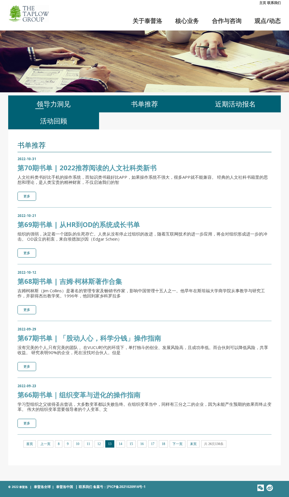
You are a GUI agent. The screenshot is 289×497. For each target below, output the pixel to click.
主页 (262, 2)
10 (77, 444)
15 (131, 444)
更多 (26, 196)
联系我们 (274, 2)
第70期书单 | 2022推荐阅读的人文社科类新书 (87, 167)
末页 (193, 444)
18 (163, 444)
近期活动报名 (235, 103)
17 (152, 444)
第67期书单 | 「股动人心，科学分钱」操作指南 (89, 338)
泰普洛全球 (42, 486)
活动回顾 (53, 120)
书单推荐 (144, 103)
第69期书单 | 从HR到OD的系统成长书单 (78, 224)
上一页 (45, 444)
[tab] (53, 103)
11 (88, 444)
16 (142, 444)
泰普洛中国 (64, 486)
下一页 (177, 444)
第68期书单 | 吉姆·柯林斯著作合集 (69, 281)
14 (120, 444)
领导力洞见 (54, 103)
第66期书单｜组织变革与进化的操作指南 (79, 394)
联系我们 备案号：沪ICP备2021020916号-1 (110, 486)
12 (99, 444)
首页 (29, 444)
